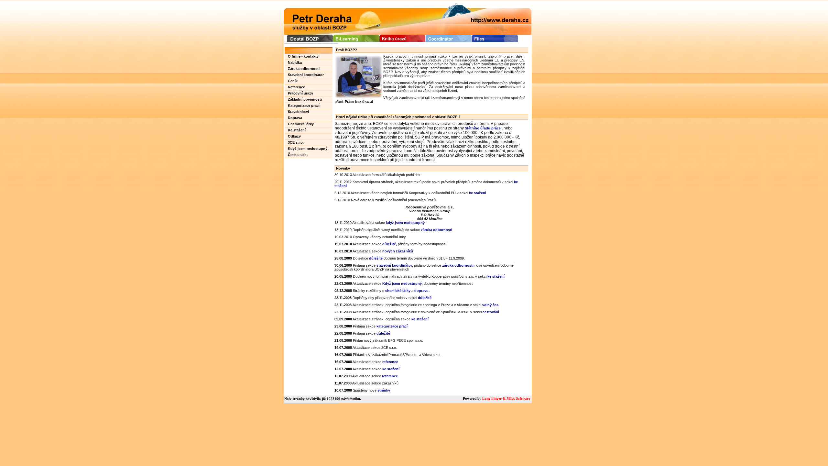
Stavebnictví (298, 112)
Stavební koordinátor (306, 75)
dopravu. (422, 291)
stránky (383, 390)
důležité (376, 258)
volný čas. (490, 305)
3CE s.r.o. (296, 142)
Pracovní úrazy (300, 93)
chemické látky (397, 291)
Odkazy (294, 136)
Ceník (293, 81)
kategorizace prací (392, 326)
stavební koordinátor (394, 265)
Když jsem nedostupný (307, 148)
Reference (296, 87)
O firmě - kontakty (303, 56)
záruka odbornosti (458, 265)
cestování (491, 312)
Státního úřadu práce (483, 128)
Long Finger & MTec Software (506, 398)
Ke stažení (297, 130)
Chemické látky (301, 124)
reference (390, 362)
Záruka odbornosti (304, 69)
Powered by (472, 398)
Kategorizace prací (304, 105)
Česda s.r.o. (298, 155)
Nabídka (295, 62)
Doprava (295, 118)
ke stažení (477, 193)
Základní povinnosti (305, 99)
